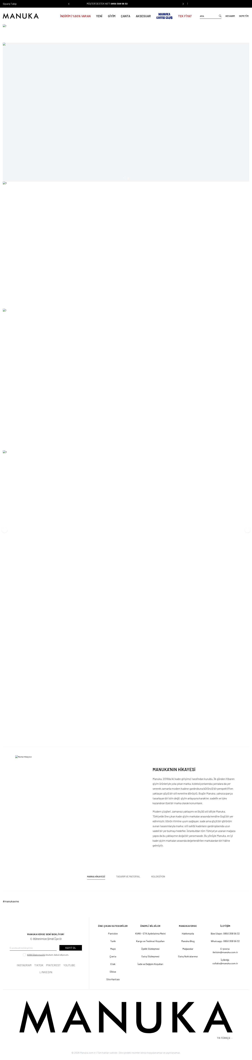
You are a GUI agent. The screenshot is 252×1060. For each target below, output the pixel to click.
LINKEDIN (45, 972)
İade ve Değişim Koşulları (150, 964)
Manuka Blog (187, 941)
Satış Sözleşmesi (150, 956)
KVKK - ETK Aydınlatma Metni (150, 933)
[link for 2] (126, 594)
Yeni (99, 16)
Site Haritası (113, 979)
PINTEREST (53, 965)
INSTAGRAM (24, 965)
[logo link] (27, 16)
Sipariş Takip (10, 3)
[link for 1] (126, 32)
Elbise (113, 971)
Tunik (113, 941)
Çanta (125, 16)
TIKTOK (38, 965)
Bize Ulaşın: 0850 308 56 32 (225, 933)
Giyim (111, 16)
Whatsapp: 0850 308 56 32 (225, 941)
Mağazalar (188, 948)
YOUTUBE (69, 965)
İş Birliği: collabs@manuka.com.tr (225, 961)
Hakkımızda (188, 933)
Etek (112, 964)
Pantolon (113, 933)
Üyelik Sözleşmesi (150, 948)
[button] (69, 4)
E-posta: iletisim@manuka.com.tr (225, 950)
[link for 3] (126, 244)
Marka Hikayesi (96, 876)
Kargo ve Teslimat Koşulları (150, 941)
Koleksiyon (158, 876)
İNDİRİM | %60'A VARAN (75, 16)
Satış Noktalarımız (188, 956)
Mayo (113, 948)
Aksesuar (143, 16)
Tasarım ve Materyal (128, 876)
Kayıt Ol (70, 947)
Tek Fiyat (185, 16)
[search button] (220, 16)
